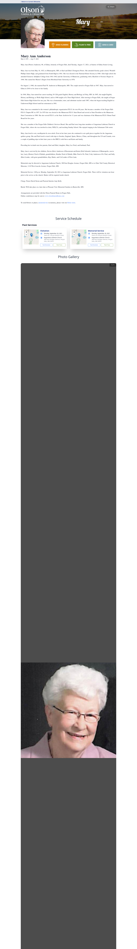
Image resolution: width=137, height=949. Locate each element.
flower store (71, 202)
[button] (31, 235)
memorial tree (43, 202)
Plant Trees (59, 245)
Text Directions (46, 245)
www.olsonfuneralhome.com (54, 196)
